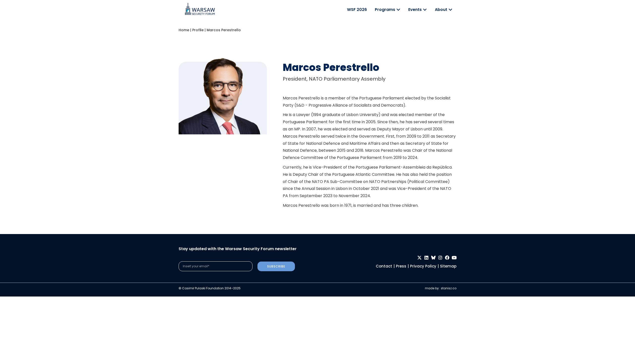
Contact (384, 266)
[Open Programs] (398, 10)
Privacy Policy (423, 266)
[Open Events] (425, 10)
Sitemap (448, 266)
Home (184, 30)
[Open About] (450, 10)
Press (401, 266)
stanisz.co (448, 288)
